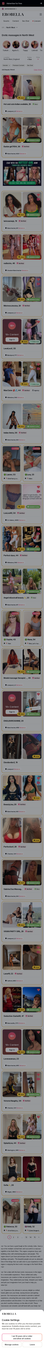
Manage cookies (12, 1345)
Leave (32, 1345)
